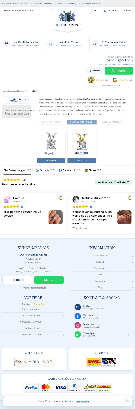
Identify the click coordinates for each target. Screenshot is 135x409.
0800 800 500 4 (17, 279)
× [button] (127, 401)
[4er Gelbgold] (82, 143)
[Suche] (95, 10)
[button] (44, 170)
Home (4, 91)
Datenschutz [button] (82, 401)
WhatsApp (49, 279)
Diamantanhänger (15, 91)
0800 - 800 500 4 (120, 60)
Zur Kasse (126, 10)
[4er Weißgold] (51, 143)
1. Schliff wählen (52, 122)
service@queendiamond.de (33, 287)
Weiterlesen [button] (79, 228)
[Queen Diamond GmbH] (67, 21)
